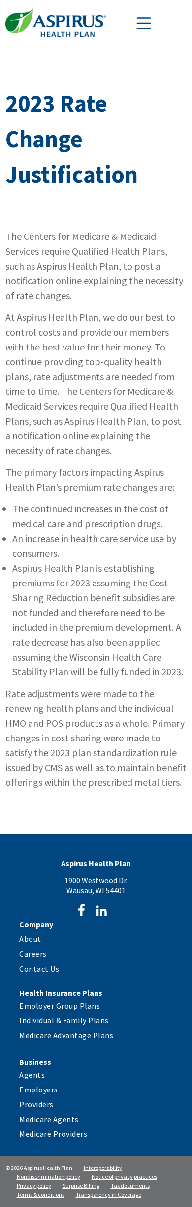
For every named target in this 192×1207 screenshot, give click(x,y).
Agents (32, 1075)
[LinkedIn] (101, 909)
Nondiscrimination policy (48, 1176)
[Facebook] (82, 909)
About (30, 939)
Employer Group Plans (59, 1006)
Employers (38, 1089)
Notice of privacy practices (124, 1176)
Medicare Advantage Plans (66, 1035)
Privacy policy (34, 1185)
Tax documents (130, 1185)
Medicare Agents (49, 1119)
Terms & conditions (40, 1194)
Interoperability (103, 1167)
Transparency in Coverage (108, 1194)
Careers (33, 954)
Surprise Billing (81, 1185)
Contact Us (39, 968)
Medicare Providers (53, 1134)
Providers (36, 1104)
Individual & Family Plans (64, 1020)
